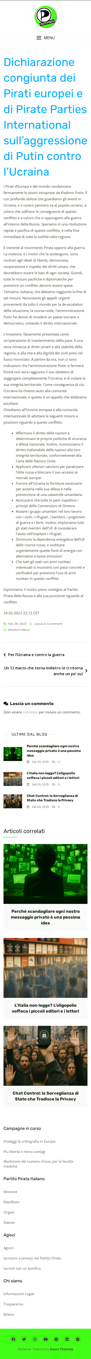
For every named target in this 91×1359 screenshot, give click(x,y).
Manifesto (11, 1202)
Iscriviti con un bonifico (22, 1268)
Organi (9, 1212)
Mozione (10, 1191)
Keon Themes (61, 1349)
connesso (30, 712)
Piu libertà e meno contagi (25, 1151)
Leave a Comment (48, 624)
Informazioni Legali (19, 1293)
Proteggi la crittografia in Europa (29, 1141)
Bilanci (9, 1314)
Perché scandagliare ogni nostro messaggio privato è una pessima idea (54, 750)
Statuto (9, 1222)
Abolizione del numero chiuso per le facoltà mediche (38, 1164)
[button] (45, 38)
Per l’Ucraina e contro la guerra (36, 654)
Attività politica (19, 630)
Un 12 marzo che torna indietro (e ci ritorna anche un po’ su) (43, 671)
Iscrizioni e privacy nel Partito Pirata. (33, 1258)
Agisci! (9, 1247)
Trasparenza (13, 1304)
